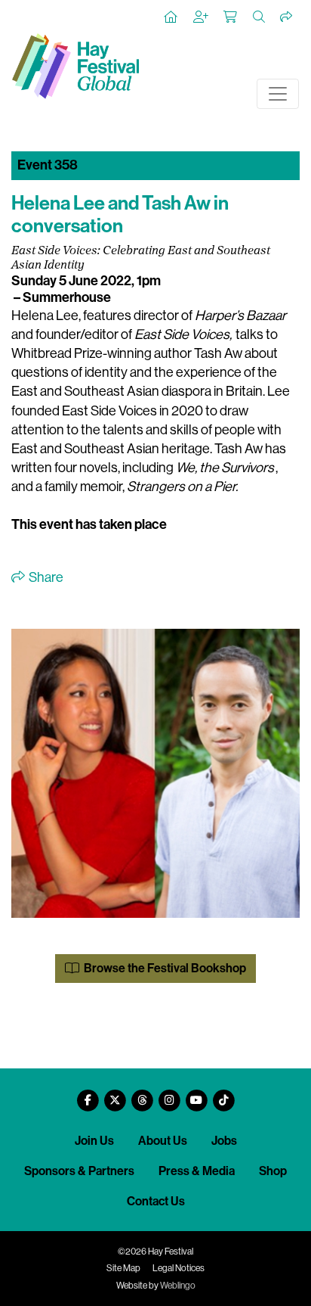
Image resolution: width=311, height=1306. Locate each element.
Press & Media (197, 1171)
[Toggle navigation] (278, 94)
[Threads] (142, 1094)
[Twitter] (114, 1094)
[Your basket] (231, 17)
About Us (162, 1140)
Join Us (94, 1140)
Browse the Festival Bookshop (164, 968)
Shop (273, 1171)
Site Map (123, 1268)
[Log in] (201, 17)
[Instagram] (169, 1094)
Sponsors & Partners (79, 1171)
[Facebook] (87, 1094)
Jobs (224, 1140)
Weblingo (178, 1285)
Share (44, 577)
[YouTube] (196, 1094)
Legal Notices (178, 1268)
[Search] (260, 17)
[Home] (171, 17)
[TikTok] (223, 1094)
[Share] (287, 17)
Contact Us (156, 1201)
